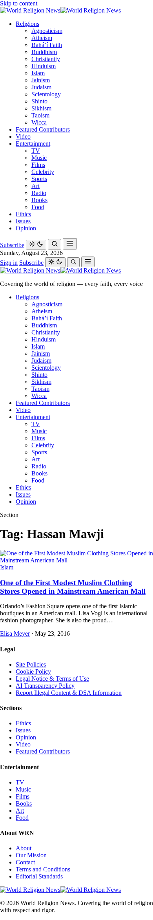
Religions (27, 23)
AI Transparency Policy (45, 685)
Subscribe (12, 245)
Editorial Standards (39, 876)
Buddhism (44, 52)
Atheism (41, 37)
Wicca (39, 122)
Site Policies (31, 664)
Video (23, 136)
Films (38, 164)
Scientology (46, 94)
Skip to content (18, 3)
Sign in (9, 262)
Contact (25, 862)
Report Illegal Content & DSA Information (69, 692)
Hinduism (43, 66)
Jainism (40, 80)
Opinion (26, 228)
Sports (39, 178)
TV (35, 150)
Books (39, 200)
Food (37, 207)
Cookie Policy (33, 671)
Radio (38, 193)
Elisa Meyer (15, 633)
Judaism (41, 87)
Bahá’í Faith (46, 45)
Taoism (40, 115)
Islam (38, 73)
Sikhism (41, 108)
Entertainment (33, 143)
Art (35, 186)
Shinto (39, 101)
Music (39, 157)
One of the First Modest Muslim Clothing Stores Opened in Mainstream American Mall (73, 586)
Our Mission (31, 855)
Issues (23, 221)
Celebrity (42, 171)
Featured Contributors (43, 129)
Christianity (45, 59)
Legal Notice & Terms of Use (52, 678)
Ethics (23, 214)
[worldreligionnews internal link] (60, 10)
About (23, 848)
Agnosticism (46, 30)
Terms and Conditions (43, 869)
